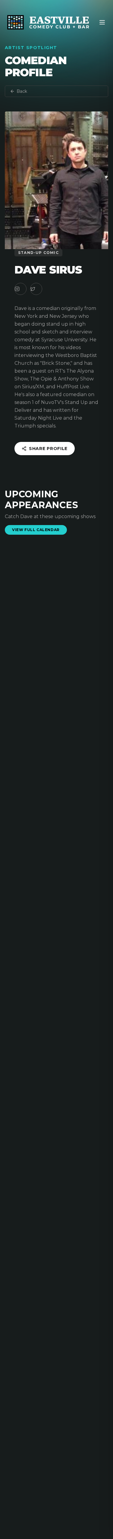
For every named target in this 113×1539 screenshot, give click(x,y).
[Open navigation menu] (102, 22)
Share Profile (48, 448)
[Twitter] (36, 289)
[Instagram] (20, 289)
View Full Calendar (36, 529)
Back (22, 91)
